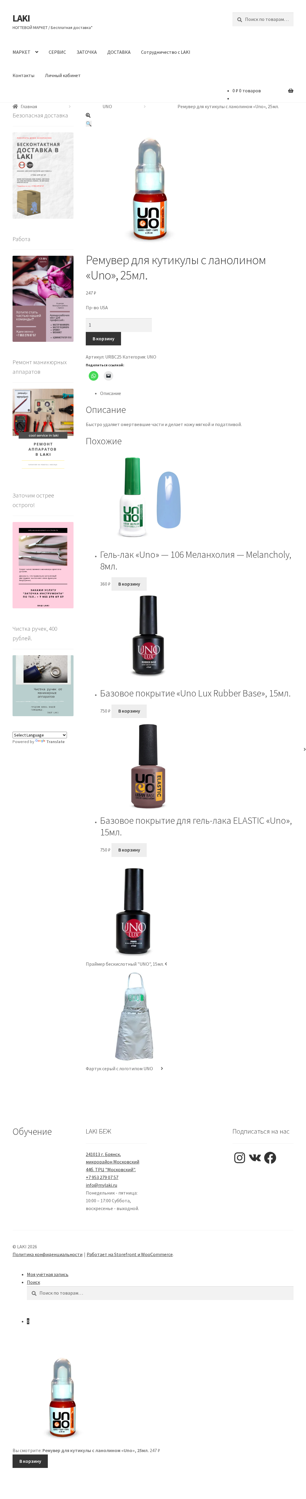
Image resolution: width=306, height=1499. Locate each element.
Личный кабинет (63, 75)
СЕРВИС (57, 52)
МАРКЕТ (21, 52)
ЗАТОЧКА (86, 52)
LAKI (21, 18)
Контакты (23, 75)
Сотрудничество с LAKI (165, 52)
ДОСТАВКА (119, 52)
